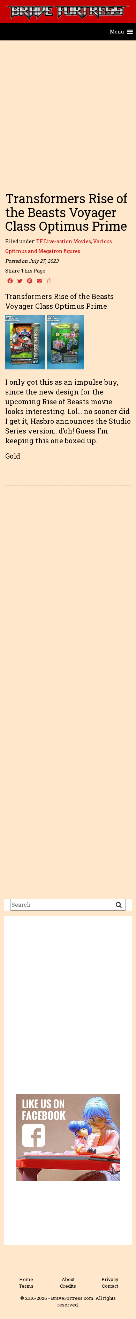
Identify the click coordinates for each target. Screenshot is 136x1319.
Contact (110, 1286)
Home (26, 1279)
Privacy (110, 1279)
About (68, 1279)
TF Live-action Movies (63, 241)
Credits (68, 1286)
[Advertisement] (68, 113)
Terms (26, 1286)
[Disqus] (68, 604)
